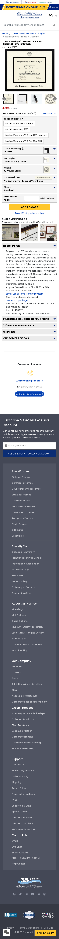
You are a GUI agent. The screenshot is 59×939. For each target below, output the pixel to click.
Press (15, 678)
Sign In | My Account (23, 770)
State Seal (17, 575)
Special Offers (19, 811)
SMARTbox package (17, 300)
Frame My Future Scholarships (28, 713)
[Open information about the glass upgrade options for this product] (11, 187)
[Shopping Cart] (55, 15)
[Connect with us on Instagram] (26, 894)
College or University (23, 552)
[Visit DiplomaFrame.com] (13, 2)
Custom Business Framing (26, 742)
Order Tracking (20, 776)
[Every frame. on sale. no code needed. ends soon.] (29, 7)
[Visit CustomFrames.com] (46, 2)
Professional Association (25, 563)
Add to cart (29, 207)
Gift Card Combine (22, 823)
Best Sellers (18, 535)
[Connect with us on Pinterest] (39, 894)
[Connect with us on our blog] (44, 894)
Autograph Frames (22, 518)
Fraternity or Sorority (23, 587)
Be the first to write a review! (29, 394)
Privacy (10, 927)
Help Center (18, 863)
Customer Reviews (16, 338)
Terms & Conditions (28, 927)
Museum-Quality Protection (27, 626)
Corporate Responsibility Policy (29, 701)
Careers (16, 672)
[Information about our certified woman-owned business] (48, 914)
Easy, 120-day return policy (29, 213)
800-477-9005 (20, 852)
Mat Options (19, 615)
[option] (19, 123)
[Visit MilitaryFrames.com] (29, 2)
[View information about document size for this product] (35, 113)
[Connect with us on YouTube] (32, 894)
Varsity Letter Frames (23, 506)
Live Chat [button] (17, 846)
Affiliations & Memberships (27, 684)
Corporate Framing (22, 736)
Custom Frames (21, 500)
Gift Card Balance (22, 817)
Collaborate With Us (23, 719)
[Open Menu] (4, 15)
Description (11, 246)
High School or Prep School (27, 557)
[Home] (29, 15)
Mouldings (17, 609)
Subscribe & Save (21, 805)
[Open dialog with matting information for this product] (13, 158)
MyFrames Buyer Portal (24, 829)
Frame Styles (19, 638)
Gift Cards (17, 530)
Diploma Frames (21, 477)
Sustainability (19, 650)
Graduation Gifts (21, 593)
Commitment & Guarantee (27, 644)
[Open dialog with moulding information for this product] (23, 148)
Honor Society (19, 581)
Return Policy (19, 788)
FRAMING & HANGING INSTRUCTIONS (26, 319)
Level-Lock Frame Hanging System (24, 293)
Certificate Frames (22, 483)
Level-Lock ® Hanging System (28, 632)
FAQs (14, 799)
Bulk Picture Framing (23, 748)
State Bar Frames (21, 494)
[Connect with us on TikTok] (20, 894)
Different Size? (50, 113)
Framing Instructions (23, 794)
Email (15, 841)
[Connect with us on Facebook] (14, 894)
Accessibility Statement (25, 695)
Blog (14, 690)
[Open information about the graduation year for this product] (41, 198)
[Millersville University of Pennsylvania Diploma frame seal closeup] (29, 232)
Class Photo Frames (23, 512)
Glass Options (20, 621)
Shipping (9, 332)
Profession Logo (21, 569)
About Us (17, 666)
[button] (51, 15)
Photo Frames (19, 524)
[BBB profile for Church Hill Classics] (11, 914)
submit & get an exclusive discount (29, 453)
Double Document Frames (26, 488)
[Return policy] (29, 914)
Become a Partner (22, 730)
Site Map (48, 927)
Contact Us (18, 764)
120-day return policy (18, 325)
